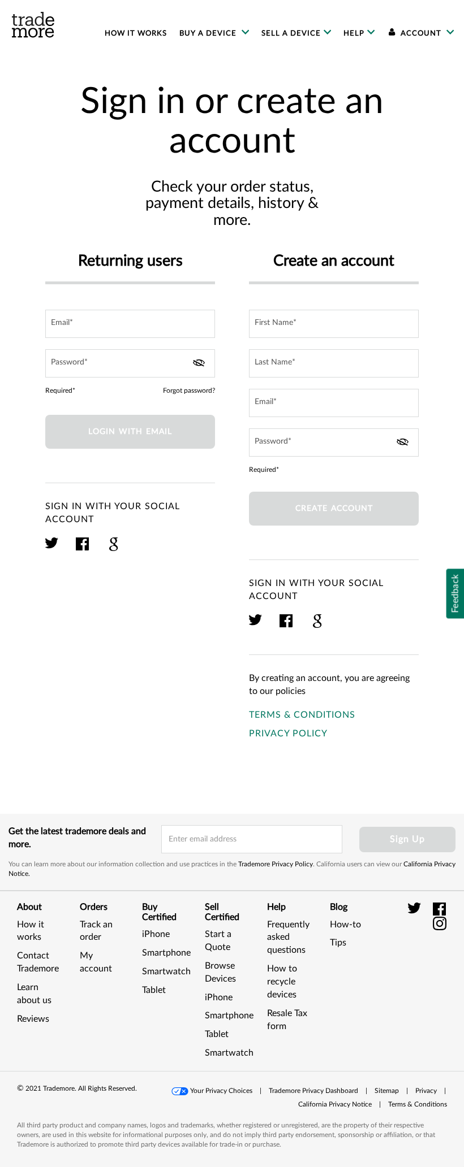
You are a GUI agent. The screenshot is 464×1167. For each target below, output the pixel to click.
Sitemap (387, 1090)
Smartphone (166, 952)
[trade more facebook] (440, 908)
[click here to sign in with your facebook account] (83, 549)
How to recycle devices (282, 981)
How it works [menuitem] (136, 33)
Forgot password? (189, 390)
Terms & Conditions (302, 714)
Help (353, 33)
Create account (334, 509)
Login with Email (130, 432)
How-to (345, 924)
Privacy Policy (288, 733)
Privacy (426, 1090)
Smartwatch (166, 971)
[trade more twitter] (416, 908)
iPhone (156, 934)
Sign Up (407, 839)
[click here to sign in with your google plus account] (113, 549)
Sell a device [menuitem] (291, 33)
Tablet (154, 990)
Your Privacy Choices (221, 1090)
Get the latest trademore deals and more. (77, 838)
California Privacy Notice (335, 1104)
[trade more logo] (33, 24)
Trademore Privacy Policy (275, 864)
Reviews (33, 1018)
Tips (338, 942)
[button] (427, 969)
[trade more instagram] (440, 922)
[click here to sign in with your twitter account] (52, 549)
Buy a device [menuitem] (209, 33)
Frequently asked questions (288, 937)
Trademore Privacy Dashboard (313, 1090)
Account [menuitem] (421, 33)
